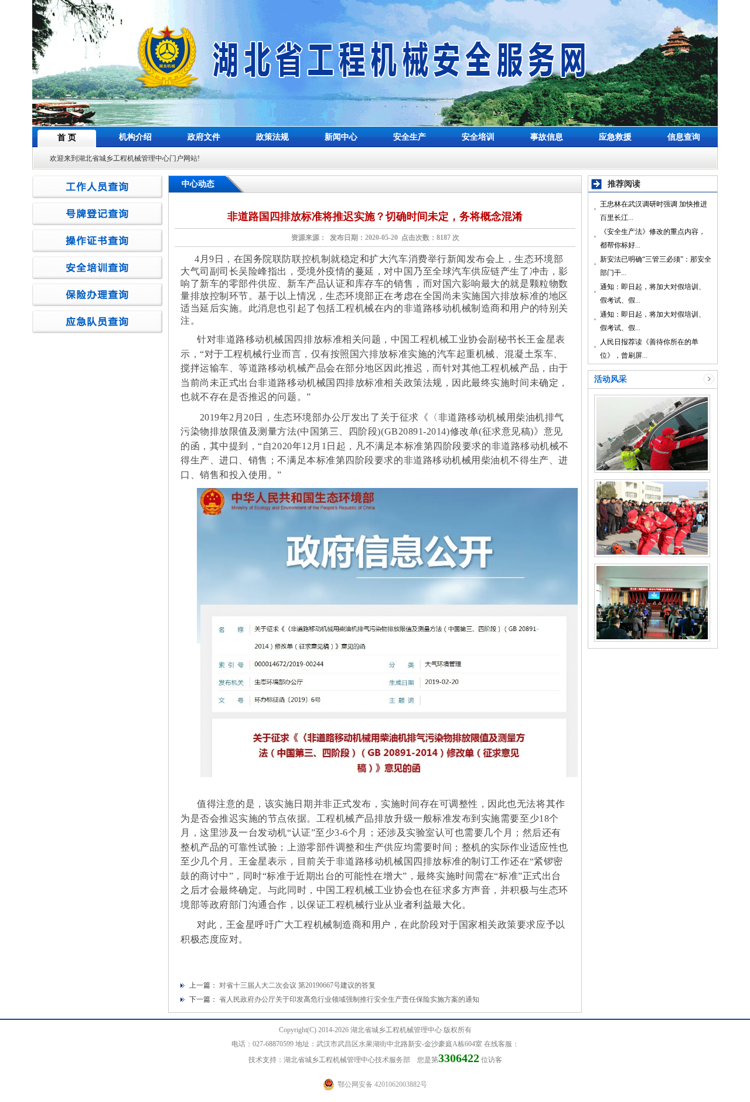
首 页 (66, 137)
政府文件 (204, 137)
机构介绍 (135, 137)
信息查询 (683, 137)
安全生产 (409, 137)
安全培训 (478, 137)
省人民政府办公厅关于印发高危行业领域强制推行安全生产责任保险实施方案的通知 (349, 999)
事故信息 (546, 137)
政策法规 (272, 137)
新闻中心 (341, 137)
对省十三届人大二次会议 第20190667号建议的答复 (297, 985)
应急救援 (615, 137)
